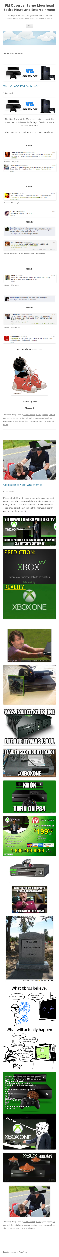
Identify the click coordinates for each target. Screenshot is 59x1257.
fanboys (32, 418)
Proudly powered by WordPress (15, 1252)
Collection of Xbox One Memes (22, 485)
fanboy (16, 418)
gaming (34, 1225)
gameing (39, 418)
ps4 (16, 421)
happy (40, 1225)
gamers (27, 1225)
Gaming (39, 414)
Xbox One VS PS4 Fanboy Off (21, 86)
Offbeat (52, 414)
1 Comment (8, 93)
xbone (21, 421)
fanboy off (23, 418)
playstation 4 (8, 421)
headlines (48, 418)
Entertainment (29, 414)
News (45, 414)
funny (20, 1225)
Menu (29, 26)
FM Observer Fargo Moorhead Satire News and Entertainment (29, 7)
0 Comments (8, 491)
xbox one (28, 421)
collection (11, 1225)
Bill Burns (31, 1228)
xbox (52, 1225)
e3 (16, 1225)
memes (46, 1225)
